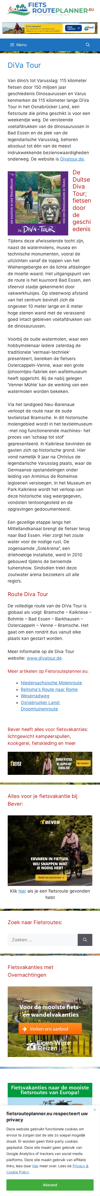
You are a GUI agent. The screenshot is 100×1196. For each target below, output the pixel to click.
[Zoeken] (85, 940)
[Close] (95, 1109)
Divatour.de (72, 159)
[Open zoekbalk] (88, 44)
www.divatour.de (44, 658)
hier (35, 1166)
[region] (50, 1150)
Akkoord (50, 1185)
